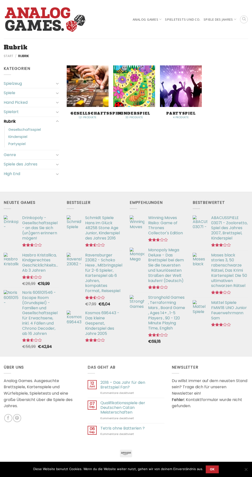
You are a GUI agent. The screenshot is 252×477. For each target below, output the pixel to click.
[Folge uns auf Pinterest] (17, 418)
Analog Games (145, 19)
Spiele (9, 93)
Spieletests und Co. (182, 19)
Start (8, 56)
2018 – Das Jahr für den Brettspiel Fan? (122, 384)
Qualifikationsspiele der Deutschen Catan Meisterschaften (122, 408)
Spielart (11, 112)
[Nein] (245, 471)
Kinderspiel (17, 136)
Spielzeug (13, 83)
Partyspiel (17, 143)
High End (12, 174)
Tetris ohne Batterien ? (122, 428)
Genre (10, 155)
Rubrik (10, 121)
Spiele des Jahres (218, 19)
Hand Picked (16, 102)
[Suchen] (244, 19)
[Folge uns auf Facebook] (8, 418)
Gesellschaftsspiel (24, 129)
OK (212, 469)
